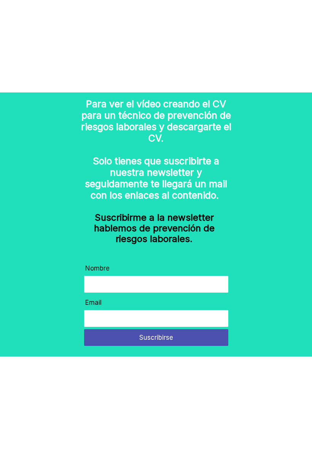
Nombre (97, 268)
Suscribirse (156, 337)
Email (93, 302)
